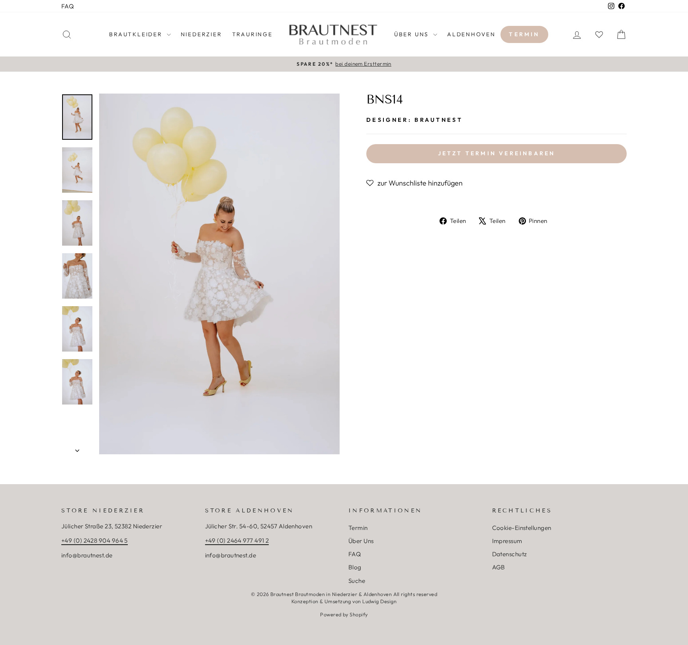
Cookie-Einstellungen (521, 528)
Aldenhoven (471, 34)
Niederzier (201, 34)
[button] (414, 183)
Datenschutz (509, 554)
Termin (524, 34)
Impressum (507, 541)
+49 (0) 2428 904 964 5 (94, 540)
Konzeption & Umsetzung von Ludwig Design (344, 601)
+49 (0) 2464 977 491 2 (237, 540)
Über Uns (361, 541)
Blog (355, 567)
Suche (356, 580)
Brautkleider (136, 34)
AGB (498, 567)
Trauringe (252, 34)
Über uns (412, 34)
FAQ (67, 6)
